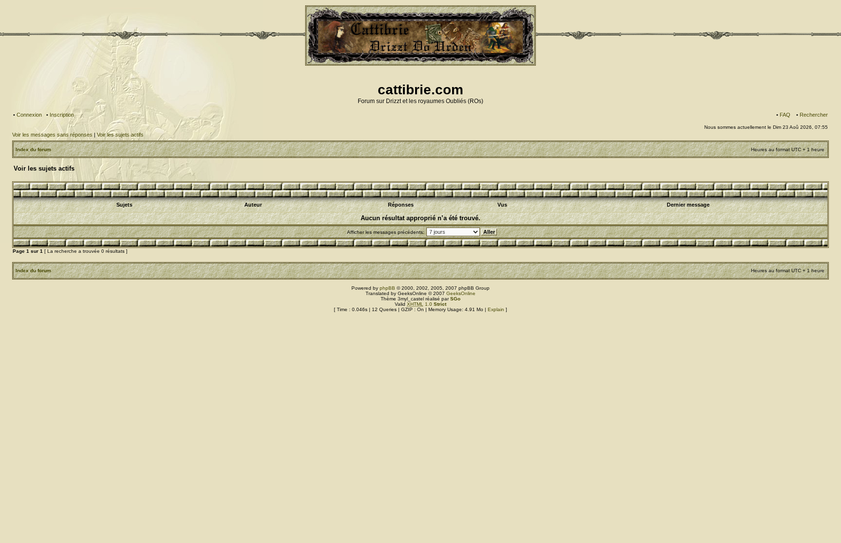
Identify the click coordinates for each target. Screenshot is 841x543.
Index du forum (33, 149)
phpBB (387, 288)
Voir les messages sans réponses (52, 135)
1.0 (426, 304)
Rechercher (814, 115)
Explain (496, 309)
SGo (455, 298)
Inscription (62, 115)
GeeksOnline (460, 293)
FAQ (785, 115)
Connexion (29, 115)
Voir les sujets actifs (120, 135)
